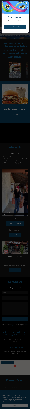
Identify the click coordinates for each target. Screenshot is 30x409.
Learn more (15, 27)
